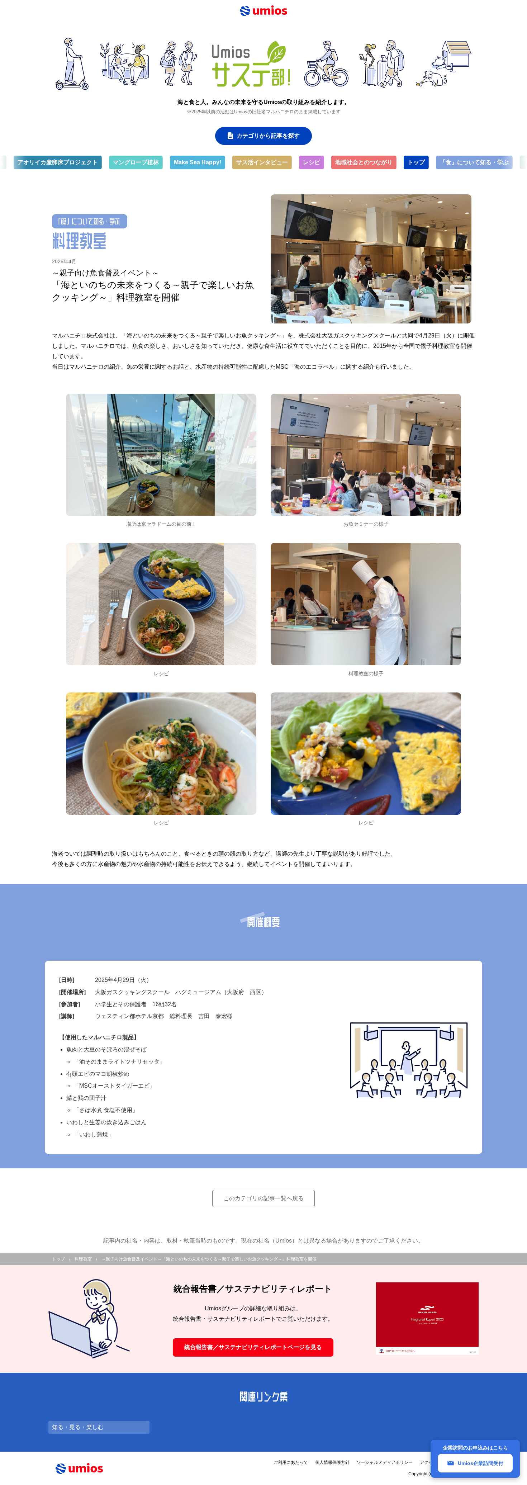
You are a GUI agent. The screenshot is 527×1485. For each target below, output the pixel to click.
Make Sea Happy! (159, 162)
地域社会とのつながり (325, 162)
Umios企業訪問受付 (480, 1463)
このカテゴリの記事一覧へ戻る (263, 1198)
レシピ (273, 162)
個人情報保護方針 (332, 1462)
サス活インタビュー (224, 162)
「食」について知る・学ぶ (436, 162)
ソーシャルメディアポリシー (385, 1462)
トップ (377, 162)
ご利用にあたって (291, 1462)
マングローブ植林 (97, 162)
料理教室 (83, 1259)
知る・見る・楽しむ (78, 1427)
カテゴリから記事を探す (268, 136)
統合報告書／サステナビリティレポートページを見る (253, 1347)
